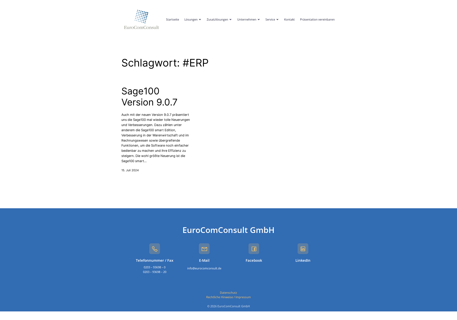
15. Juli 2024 (130, 170)
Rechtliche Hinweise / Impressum (228, 297)
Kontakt (289, 19)
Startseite (172, 19)
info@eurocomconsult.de (204, 268)
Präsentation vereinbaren (317, 19)
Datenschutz (228, 293)
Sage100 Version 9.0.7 (149, 97)
